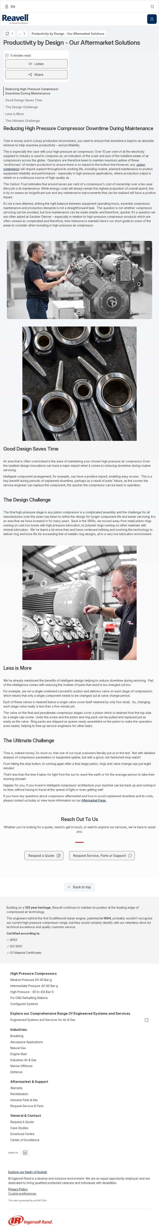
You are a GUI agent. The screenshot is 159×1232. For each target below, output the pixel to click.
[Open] (152, 19)
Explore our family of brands (27, 1172)
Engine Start (18, 1054)
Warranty (16, 1088)
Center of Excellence (24, 1140)
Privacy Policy (18, 1189)
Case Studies (19, 1128)
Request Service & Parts (26, 1106)
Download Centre (22, 1134)
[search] (152, 6)
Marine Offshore (21, 1066)
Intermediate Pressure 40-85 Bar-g (34, 986)
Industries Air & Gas (23, 1060)
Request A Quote (22, 1122)
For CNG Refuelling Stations (29, 998)
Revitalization (19, 1094)
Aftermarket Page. (94, 800)
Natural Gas (18, 1048)
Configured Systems (24, 1004)
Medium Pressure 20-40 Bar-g (31, 980)
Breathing (16, 1036)
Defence (16, 1072)
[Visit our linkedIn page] (25, 1153)
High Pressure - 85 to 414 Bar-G (32, 992)
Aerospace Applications (26, 1042)
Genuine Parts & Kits (24, 1100)
